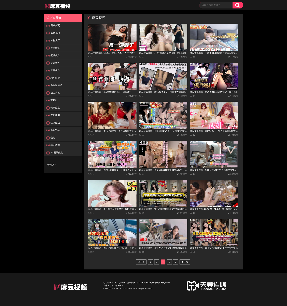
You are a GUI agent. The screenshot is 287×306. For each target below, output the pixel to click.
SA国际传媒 (56, 152)
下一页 (184, 262)
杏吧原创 (55, 115)
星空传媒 (55, 70)
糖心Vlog (55, 130)
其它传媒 (55, 145)
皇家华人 (55, 63)
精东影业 (55, 78)
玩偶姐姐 (55, 122)
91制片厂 (55, 40)
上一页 (141, 262)
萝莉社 (53, 100)
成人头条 (55, 93)
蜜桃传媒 (55, 55)
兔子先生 (55, 107)
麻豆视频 (55, 33)
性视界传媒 (56, 85)
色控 (52, 137)
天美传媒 (55, 48)
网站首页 (55, 25)
